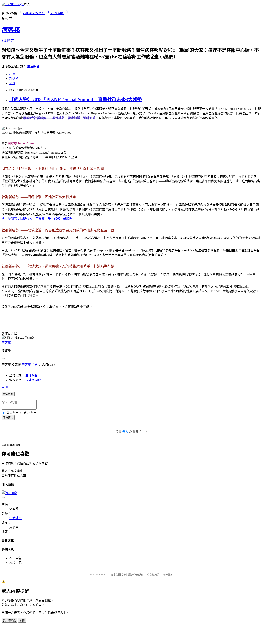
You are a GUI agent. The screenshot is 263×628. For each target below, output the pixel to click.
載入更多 (8, 394)
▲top (5, 386)
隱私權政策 (153, 574)
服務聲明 (168, 574)
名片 (12, 83)
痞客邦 (11, 29)
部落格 (13, 78)
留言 (35, 364)
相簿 (12, 74)
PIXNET (102, 574)
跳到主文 (8, 40)
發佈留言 (8, 417)
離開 (22, 620)
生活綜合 (33, 66)
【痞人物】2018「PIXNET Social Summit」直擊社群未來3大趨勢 (75, 99)
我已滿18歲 (9, 620)
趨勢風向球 (33, 380)
